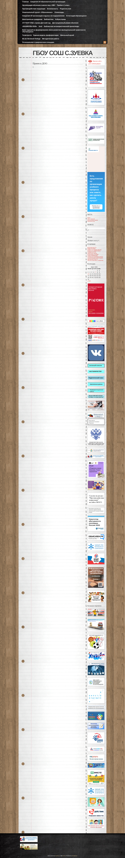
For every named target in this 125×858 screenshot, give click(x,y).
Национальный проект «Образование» (37, 12)
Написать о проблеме (96, 207)
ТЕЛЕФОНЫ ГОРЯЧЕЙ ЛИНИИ (95, 256)
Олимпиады (59, 12)
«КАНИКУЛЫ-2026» (29, 26)
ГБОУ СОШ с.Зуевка (62, 52)
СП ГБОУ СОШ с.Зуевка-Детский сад (36, 23)
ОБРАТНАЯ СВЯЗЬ (92, 253)
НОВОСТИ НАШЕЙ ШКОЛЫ (94, 249)
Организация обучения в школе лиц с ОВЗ (38, 5)
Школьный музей (67, 35)
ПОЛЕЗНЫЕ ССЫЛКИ (92, 254)
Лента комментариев (92, 220)
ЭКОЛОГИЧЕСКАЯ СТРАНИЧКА (95, 260)
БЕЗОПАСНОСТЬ (91, 247)
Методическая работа (50, 39)
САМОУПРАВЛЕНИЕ (92, 255)
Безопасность (52, 9)
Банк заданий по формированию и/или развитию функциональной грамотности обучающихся (54, 31)
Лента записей (91, 219)
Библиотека (48, 19)
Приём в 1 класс (63, 5)
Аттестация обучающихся (76, 16)
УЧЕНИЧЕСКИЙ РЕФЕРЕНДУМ (95, 258)
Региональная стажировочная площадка (38, 42)
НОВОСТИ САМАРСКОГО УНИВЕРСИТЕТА (93, 251)
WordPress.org (91, 221)
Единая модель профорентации (45, 35)
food (40, 26)
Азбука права (60, 19)
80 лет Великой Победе (31, 39)
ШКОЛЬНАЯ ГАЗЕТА (92, 259)
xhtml (64, 855)
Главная (25, 2)
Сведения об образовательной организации (47, 2)
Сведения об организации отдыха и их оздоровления (43, 16)
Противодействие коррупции (33, 9)
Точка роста (27, 35)
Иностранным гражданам (32, 19)
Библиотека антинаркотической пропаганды (61, 26)
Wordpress (74, 855)
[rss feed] (104, 42)
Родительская (65, 9)
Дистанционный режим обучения (65, 23)
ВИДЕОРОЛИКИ (91, 248)
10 (88, 274)
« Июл (89, 281)
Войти (88, 217)
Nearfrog (57, 855)
